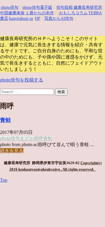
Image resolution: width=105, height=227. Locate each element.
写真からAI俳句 (58, 18)
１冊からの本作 (39, 13)
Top (3, 180)
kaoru (13, 18)
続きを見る (11, 150)
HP (37, 18)
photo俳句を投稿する (21, 79)
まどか (27, 138)
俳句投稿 (64, 7)
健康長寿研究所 (88, 7)
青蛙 (5, 120)
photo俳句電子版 (37, 7)
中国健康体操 (12, 13)
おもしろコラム (73, 13)
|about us (25, 18)
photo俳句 (9, 7)
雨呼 (38, 138)
